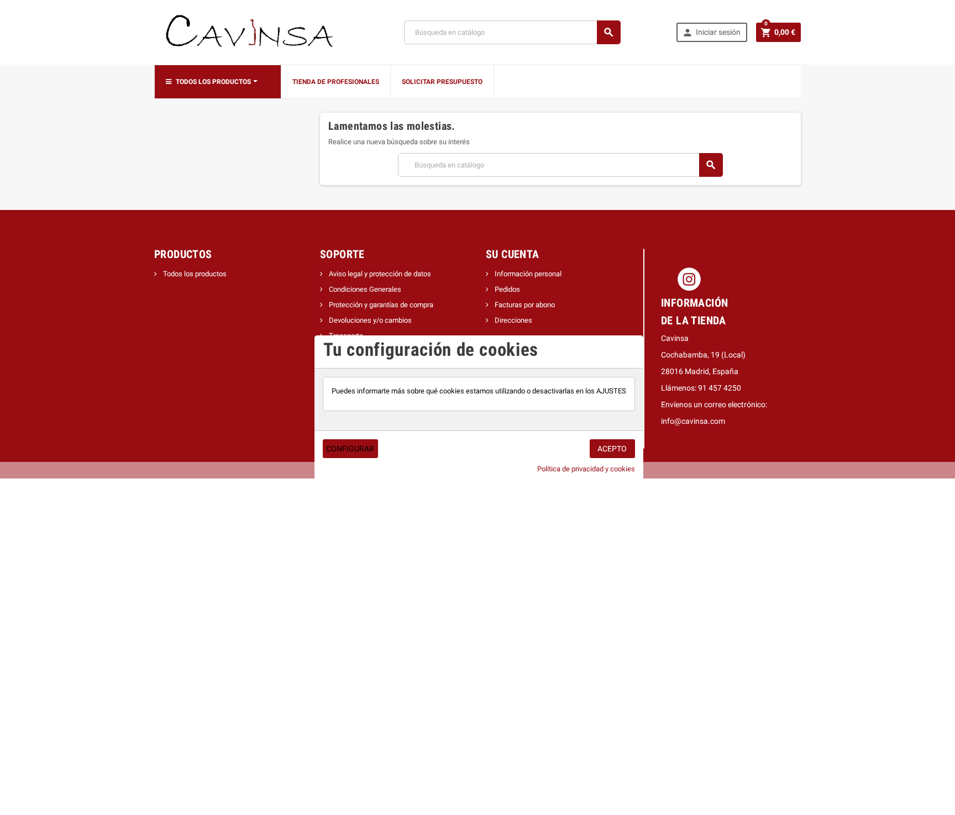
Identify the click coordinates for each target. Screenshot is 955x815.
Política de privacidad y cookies (586, 469)
